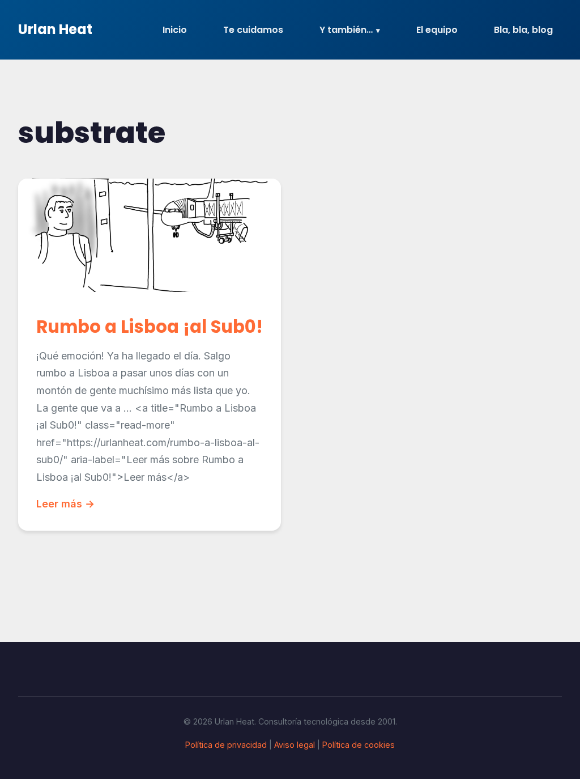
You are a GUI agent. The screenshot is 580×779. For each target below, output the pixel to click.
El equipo (437, 29)
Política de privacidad (226, 745)
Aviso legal (294, 745)
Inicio (175, 29)
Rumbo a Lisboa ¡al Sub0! (149, 327)
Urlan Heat (55, 29)
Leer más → (65, 504)
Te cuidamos (253, 29)
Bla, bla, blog (523, 29)
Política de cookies (358, 745)
